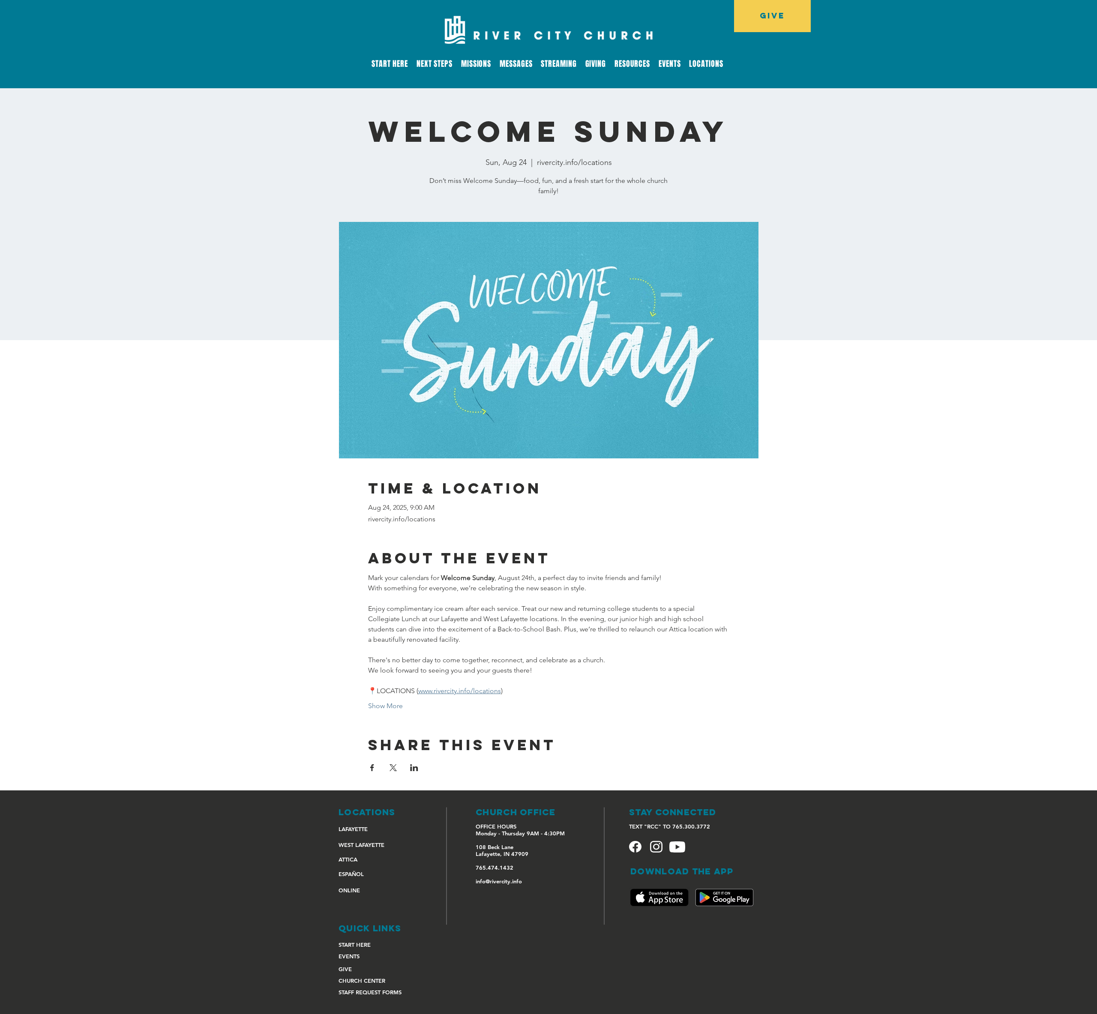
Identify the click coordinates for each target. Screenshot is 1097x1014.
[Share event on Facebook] (372, 767)
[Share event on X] (393, 767)
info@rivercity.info (499, 881)
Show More (385, 706)
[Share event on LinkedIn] (414, 767)
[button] (559, 64)
